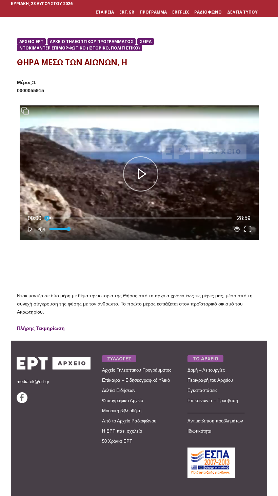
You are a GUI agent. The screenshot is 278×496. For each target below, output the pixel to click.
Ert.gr (126, 12)
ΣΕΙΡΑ (146, 41)
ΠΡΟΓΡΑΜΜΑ (153, 12)
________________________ (215, 410)
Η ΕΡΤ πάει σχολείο (122, 431)
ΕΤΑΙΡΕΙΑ (105, 12)
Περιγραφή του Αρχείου (210, 380)
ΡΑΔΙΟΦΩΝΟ (208, 12)
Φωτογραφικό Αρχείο (122, 400)
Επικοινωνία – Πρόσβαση (212, 400)
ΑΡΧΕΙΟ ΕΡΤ (31, 41)
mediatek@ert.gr (33, 381)
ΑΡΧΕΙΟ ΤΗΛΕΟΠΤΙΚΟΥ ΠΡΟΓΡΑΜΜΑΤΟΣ (91, 41)
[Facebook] (22, 401)
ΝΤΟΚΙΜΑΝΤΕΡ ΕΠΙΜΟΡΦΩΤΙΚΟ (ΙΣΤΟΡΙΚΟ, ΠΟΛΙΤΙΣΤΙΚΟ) (79, 48)
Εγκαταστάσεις (202, 390)
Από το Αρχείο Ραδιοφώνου (129, 420)
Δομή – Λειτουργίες (206, 370)
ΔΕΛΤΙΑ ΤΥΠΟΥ (242, 12)
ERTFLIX (180, 12)
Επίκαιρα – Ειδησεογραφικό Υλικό (136, 380)
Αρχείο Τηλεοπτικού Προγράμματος (136, 370)
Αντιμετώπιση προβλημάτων (215, 420)
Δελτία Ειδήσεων (119, 390)
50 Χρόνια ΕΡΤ (117, 441)
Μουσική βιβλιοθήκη (121, 410)
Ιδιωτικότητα (199, 431)
